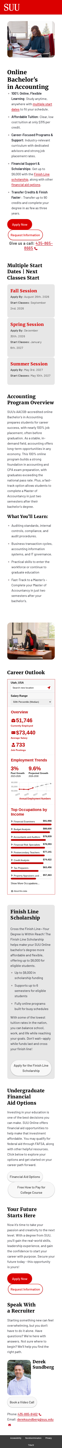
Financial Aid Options (25, 1177)
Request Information (25, 235)
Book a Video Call (22, 1402)
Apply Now (19, 224)
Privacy (48, 1438)
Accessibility (15, 1438)
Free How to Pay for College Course (31, 1189)
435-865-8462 (28, 1414)
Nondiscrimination (33, 1438)
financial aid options (25, 184)
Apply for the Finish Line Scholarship (31, 1068)
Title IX (31, 1445)
